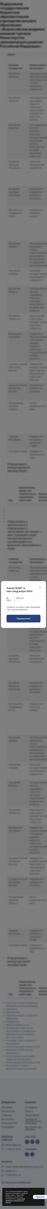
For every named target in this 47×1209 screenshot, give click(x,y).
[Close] (40, 587)
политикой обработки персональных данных (15, 1200)
